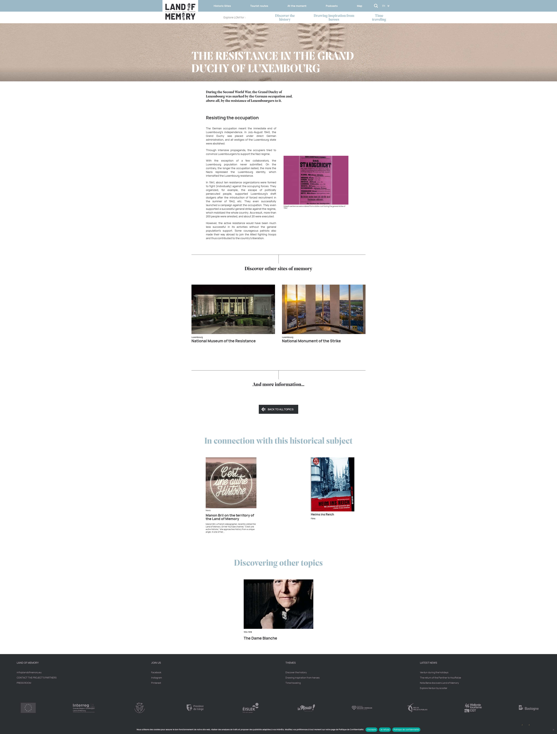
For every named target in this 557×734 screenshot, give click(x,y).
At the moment (296, 6)
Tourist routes (259, 6)
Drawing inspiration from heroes (334, 18)
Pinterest (156, 683)
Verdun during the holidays (434, 672)
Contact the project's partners (37, 677)
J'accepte (371, 729)
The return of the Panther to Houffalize (440, 677)
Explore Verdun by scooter (433, 688)
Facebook (156, 672)
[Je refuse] (553, 729)
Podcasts (332, 6)
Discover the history (285, 18)
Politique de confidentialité (406, 729)
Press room (24, 683)
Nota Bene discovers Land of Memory (439, 683)
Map (359, 6)
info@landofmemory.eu (29, 672)
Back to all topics (281, 409)
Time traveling (379, 18)
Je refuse (384, 729)
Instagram (156, 677)
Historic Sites (222, 6)
